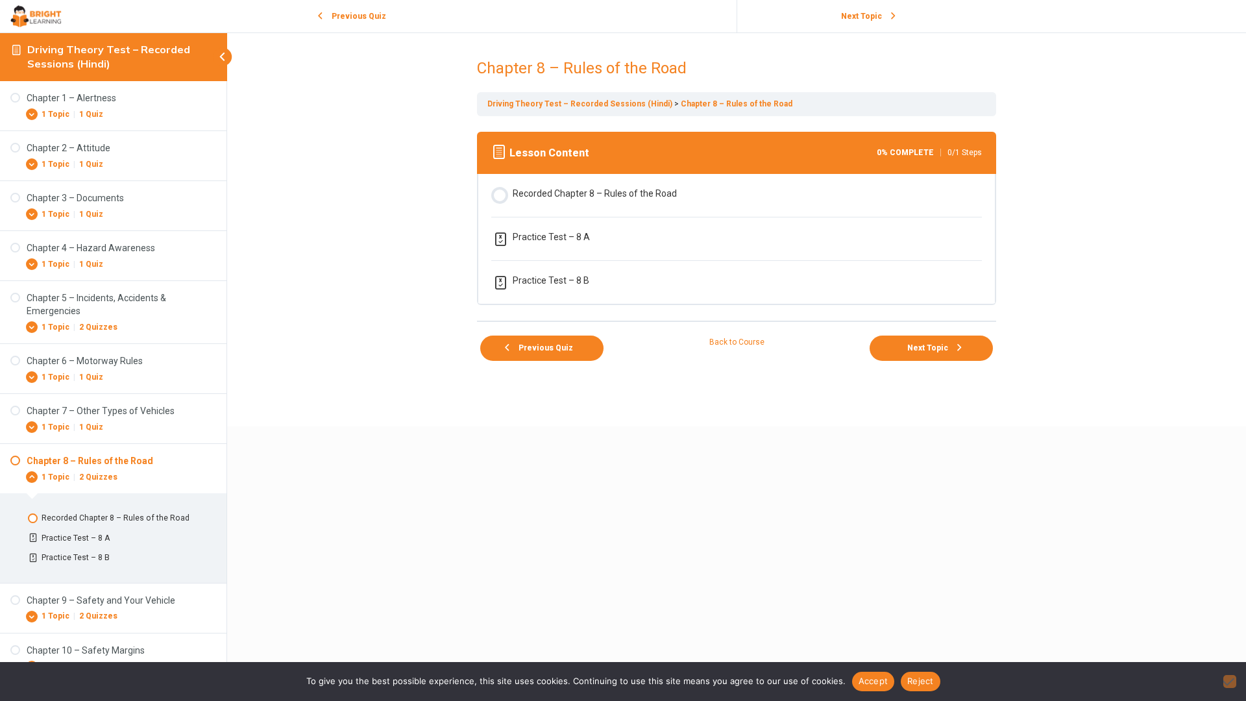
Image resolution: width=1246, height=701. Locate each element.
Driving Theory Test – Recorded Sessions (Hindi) (108, 56)
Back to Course (736, 342)
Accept (873, 681)
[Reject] (1229, 681)
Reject (920, 681)
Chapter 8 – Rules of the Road (736, 103)
